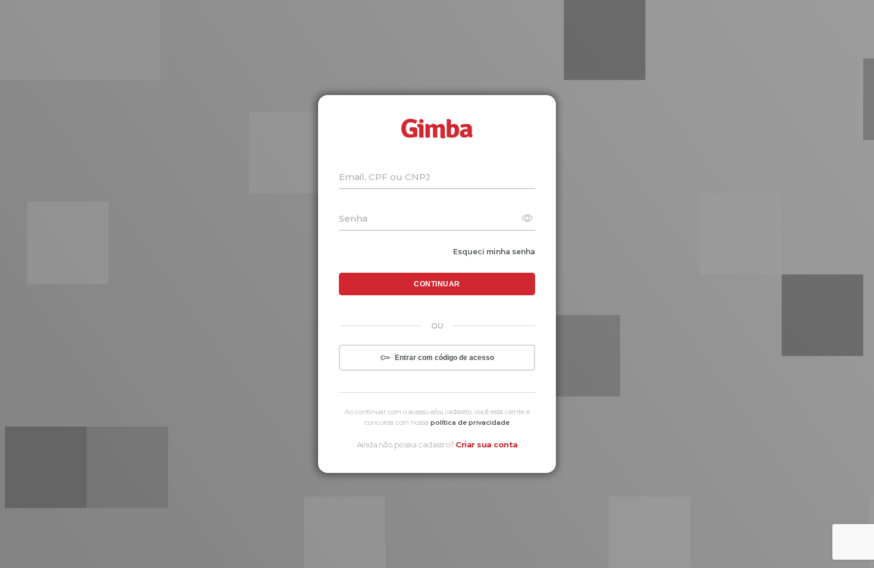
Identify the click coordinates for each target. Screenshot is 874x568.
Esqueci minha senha (494, 251)
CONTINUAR (437, 284)
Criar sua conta (486, 444)
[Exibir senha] (527, 219)
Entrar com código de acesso (444, 358)
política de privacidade (470, 422)
